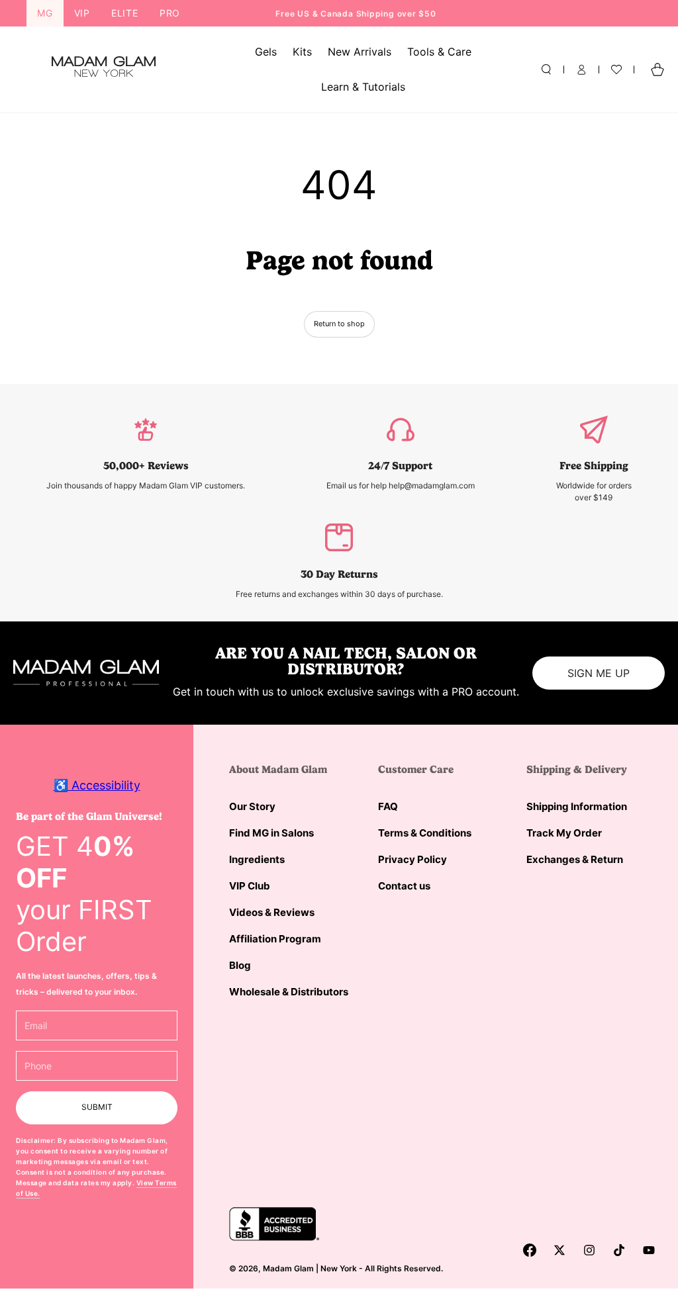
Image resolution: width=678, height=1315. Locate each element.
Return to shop (339, 323)
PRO (170, 13)
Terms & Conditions (424, 833)
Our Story (252, 806)
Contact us (404, 886)
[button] (546, 69)
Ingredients (257, 859)
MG (45, 13)
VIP (82, 13)
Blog (240, 965)
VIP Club (249, 886)
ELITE (124, 13)
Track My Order (564, 833)
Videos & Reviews (272, 912)
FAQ (388, 806)
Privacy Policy (412, 859)
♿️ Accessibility (97, 785)
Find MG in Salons (271, 833)
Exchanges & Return (574, 859)
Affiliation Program (275, 938)
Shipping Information (576, 806)
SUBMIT (97, 1107)
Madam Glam (288, 1268)
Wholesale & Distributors (288, 991)
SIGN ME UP (598, 673)
